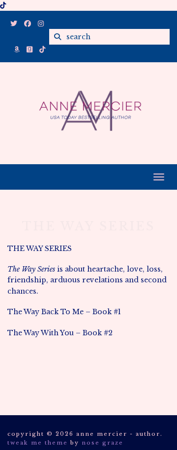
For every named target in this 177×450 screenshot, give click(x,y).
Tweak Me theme (37, 442)
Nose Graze (102, 442)
